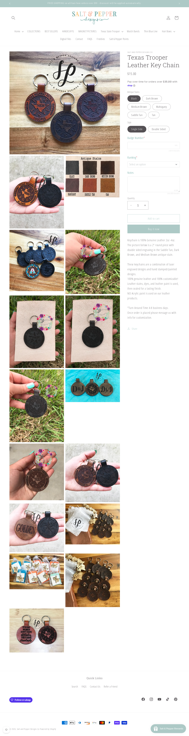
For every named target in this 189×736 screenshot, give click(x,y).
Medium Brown (139, 106)
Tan (154, 115)
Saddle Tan (137, 115)
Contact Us (95, 686)
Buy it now (153, 229)
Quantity (131, 198)
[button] (13, 18)
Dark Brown (152, 98)
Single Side (136, 129)
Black (134, 98)
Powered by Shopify (48, 729)
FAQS (84, 686)
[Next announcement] (179, 3)
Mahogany (161, 106)
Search (75, 686)
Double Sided (159, 129)
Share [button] (134, 328)
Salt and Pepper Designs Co (28, 729)
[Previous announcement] (9, 3)
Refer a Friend (111, 686)
